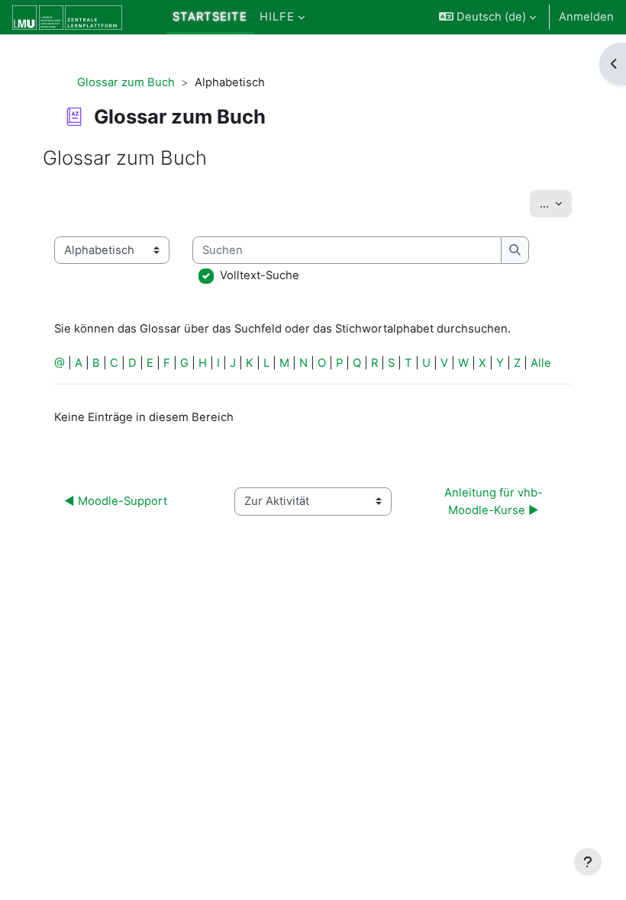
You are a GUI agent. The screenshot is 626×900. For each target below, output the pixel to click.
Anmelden (586, 17)
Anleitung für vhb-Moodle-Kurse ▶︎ (493, 501)
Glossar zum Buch (126, 82)
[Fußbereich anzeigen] (588, 862)
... (556, 203)
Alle (541, 363)
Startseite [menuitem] (210, 17)
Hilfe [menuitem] (277, 17)
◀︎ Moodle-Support (115, 501)
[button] (487, 17)
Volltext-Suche (259, 275)
